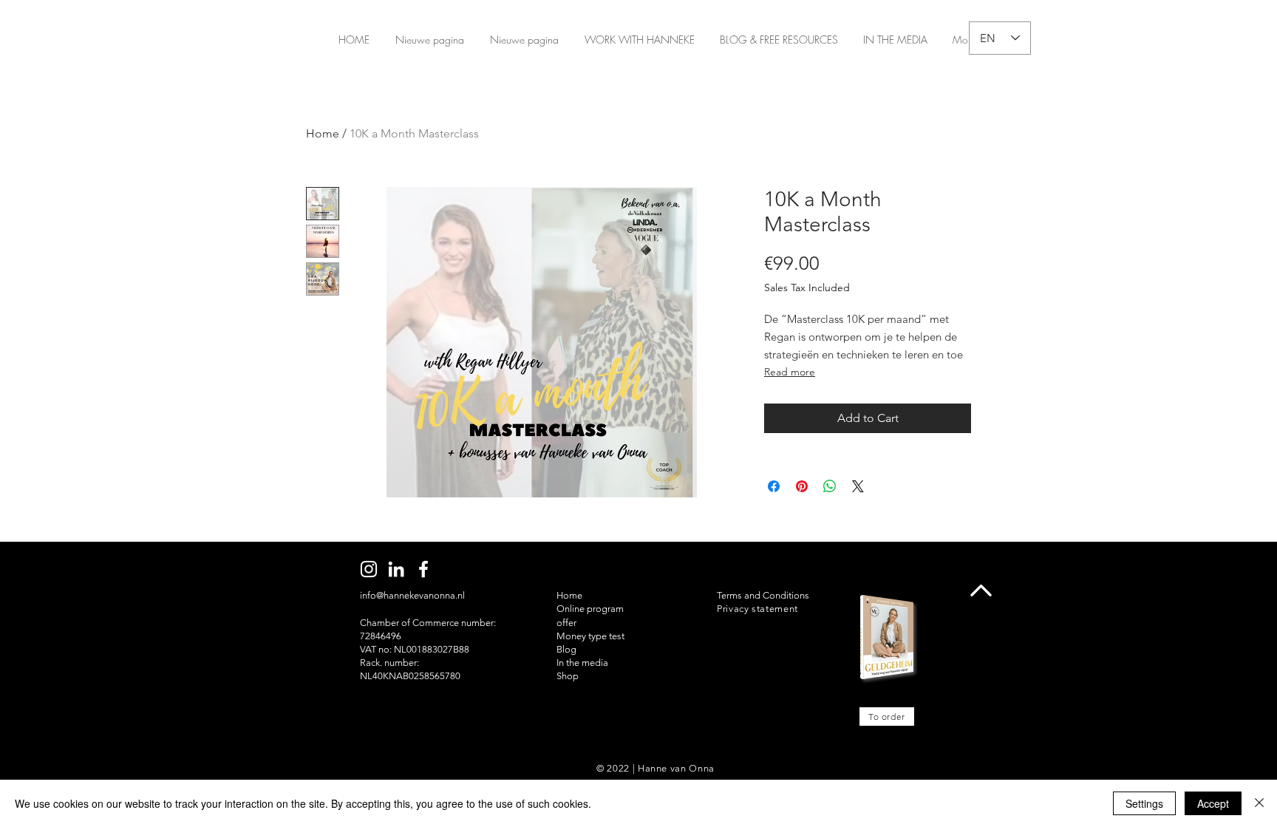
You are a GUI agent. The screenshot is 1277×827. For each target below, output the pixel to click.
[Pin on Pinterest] (802, 486)
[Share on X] (858, 486)
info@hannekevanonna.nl (412, 595)
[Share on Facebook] (774, 486)
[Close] (1259, 803)
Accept (1213, 803)
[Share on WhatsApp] (830, 486)
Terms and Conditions (763, 595)
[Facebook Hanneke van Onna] (423, 569)
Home (322, 133)
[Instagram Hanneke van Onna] (369, 569)
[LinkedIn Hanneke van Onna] (396, 569)
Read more (789, 371)
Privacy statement (757, 608)
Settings (1144, 803)
